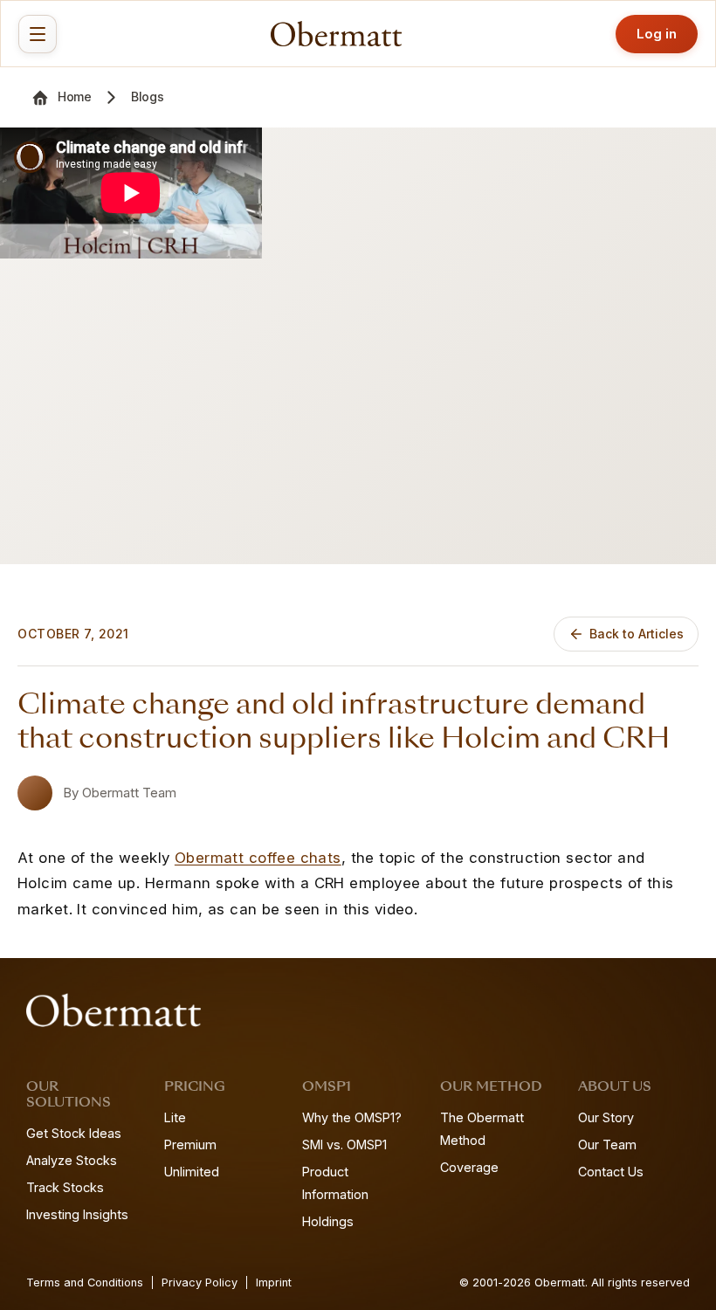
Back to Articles (636, 633)
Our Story (606, 1117)
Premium (190, 1144)
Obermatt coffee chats (258, 857)
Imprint (274, 1282)
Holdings (328, 1221)
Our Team (607, 1144)
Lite (175, 1117)
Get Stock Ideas (73, 1133)
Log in (657, 33)
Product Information (335, 1183)
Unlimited (191, 1171)
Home (75, 96)
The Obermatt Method (482, 1129)
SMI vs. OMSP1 (344, 1144)
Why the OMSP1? (352, 1117)
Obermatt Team (129, 792)
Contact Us (611, 1171)
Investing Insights (77, 1214)
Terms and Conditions (84, 1282)
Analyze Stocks (71, 1160)
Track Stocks (65, 1187)
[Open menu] (37, 34)
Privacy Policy (200, 1282)
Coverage (469, 1167)
